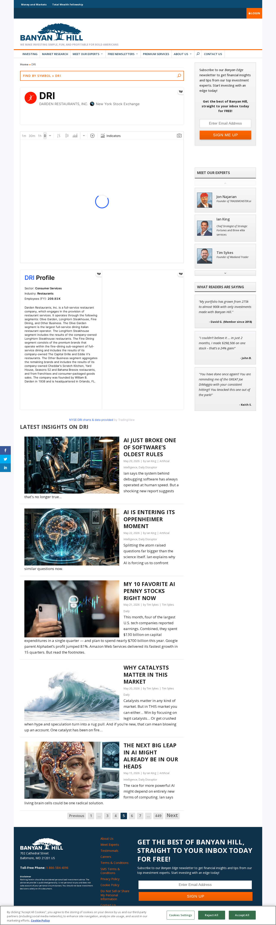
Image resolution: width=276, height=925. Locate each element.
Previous (76, 815)
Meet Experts (109, 845)
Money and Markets (34, 4)
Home (24, 64)
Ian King (223, 219)
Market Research (55, 54)
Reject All (211, 915)
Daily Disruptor (148, 467)
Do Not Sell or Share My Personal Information (114, 895)
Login (255, 13)
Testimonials (109, 851)
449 (158, 815)
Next (172, 815)
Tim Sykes (224, 252)
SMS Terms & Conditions (110, 871)
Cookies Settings (180, 915)
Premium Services (156, 54)
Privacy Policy (109, 879)
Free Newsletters (121, 54)
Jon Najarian (226, 197)
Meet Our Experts (86, 54)
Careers (105, 857)
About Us (181, 54)
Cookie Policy (109, 885)
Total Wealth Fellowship (67, 4)
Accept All (242, 915)
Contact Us (213, 54)
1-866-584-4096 (57, 868)
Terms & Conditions (114, 863)
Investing (30, 54)
